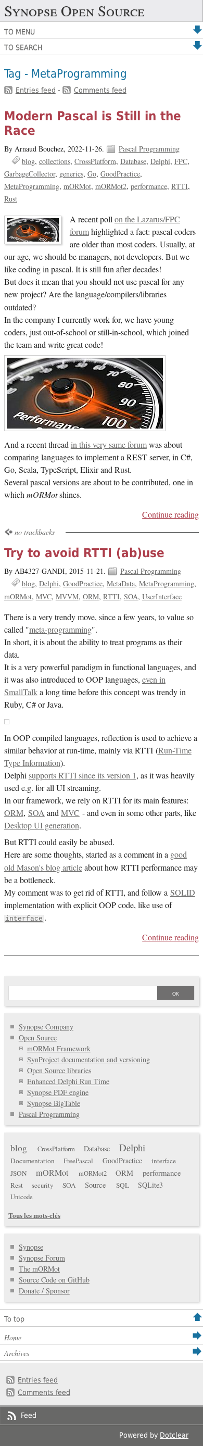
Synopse (31, 1247)
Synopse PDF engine (57, 1092)
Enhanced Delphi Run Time (68, 1081)
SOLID (182, 892)
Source (95, 1184)
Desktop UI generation (41, 825)
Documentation (32, 1160)
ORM (91, 596)
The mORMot (39, 1269)
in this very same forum (109, 444)
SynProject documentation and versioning (88, 1059)
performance (149, 186)
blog (28, 161)
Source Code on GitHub (54, 1280)
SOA (131, 596)
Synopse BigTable (53, 1103)
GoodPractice (120, 174)
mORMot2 (110, 186)
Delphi (160, 161)
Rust (10, 199)
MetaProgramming (31, 186)
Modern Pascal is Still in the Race (92, 123)
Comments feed (100, 90)
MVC (44, 596)
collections (54, 161)
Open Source (38, 1037)
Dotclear (174, 1435)
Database (133, 161)
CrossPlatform (95, 161)
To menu (19, 32)
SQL (122, 1185)
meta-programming (60, 629)
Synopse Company (46, 1027)
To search (23, 47)
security (42, 1185)
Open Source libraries (59, 1070)
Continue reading (170, 514)
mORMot (77, 186)
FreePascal (78, 1160)
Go (91, 174)
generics (71, 174)
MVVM (67, 596)
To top (14, 1319)
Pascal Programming (149, 149)
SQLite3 (150, 1185)
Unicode (21, 1196)
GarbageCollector (29, 174)
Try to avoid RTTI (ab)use (84, 553)
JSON (18, 1173)
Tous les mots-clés (34, 1215)
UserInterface (162, 596)
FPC (180, 161)
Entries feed (36, 90)
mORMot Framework (59, 1048)
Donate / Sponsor (44, 1291)
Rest (16, 1185)
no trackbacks (35, 532)
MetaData (121, 583)
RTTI (179, 186)
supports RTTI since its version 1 (82, 775)
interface (24, 919)
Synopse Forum (42, 1258)
